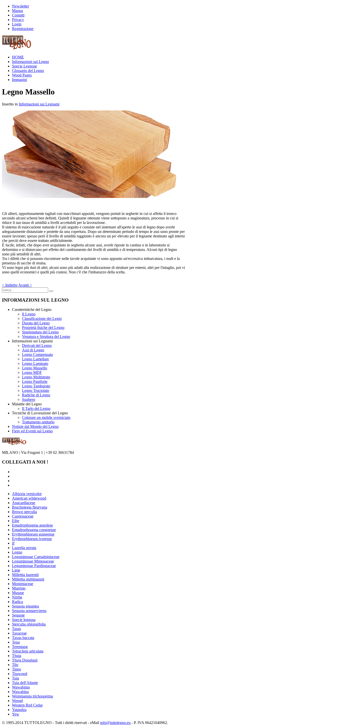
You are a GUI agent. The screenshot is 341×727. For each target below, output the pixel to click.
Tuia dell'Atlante (25, 683)
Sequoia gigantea (25, 606)
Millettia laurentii (25, 575)
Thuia (16, 656)
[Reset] (51, 291)
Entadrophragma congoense (34, 530)
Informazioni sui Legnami (39, 104)
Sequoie (18, 615)
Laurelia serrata (24, 548)
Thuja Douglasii (24, 660)
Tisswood (19, 674)
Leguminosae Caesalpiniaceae (35, 557)
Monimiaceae (22, 584)
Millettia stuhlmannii (28, 579)
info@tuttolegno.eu (115, 723)
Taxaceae (19, 633)
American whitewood (29, 498)
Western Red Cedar (27, 705)
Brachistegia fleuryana (29, 507)
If (13, 543)
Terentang (20, 647)
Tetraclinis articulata (27, 651)
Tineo (16, 669)
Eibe (15, 521)
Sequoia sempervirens (29, 611)
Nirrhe (17, 597)
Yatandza (19, 710)
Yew (15, 714)
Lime (16, 570)
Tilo (15, 665)
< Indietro (9, 285)
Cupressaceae (22, 516)
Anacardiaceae (23, 503)
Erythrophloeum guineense (33, 534)
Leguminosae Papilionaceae (34, 566)
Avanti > (25, 285)
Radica (17, 602)
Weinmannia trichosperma (32, 696)
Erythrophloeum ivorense (32, 539)
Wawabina (20, 692)
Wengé (17, 701)
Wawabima (21, 687)
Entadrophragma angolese (32, 525)
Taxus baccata (23, 638)
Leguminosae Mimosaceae (33, 561)
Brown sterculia (24, 512)
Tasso (16, 629)
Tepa (16, 642)
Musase (18, 593)
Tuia (15, 678)
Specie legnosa (23, 620)
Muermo (18, 588)
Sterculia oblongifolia (29, 624)
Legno (17, 552)
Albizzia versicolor (27, 494)
